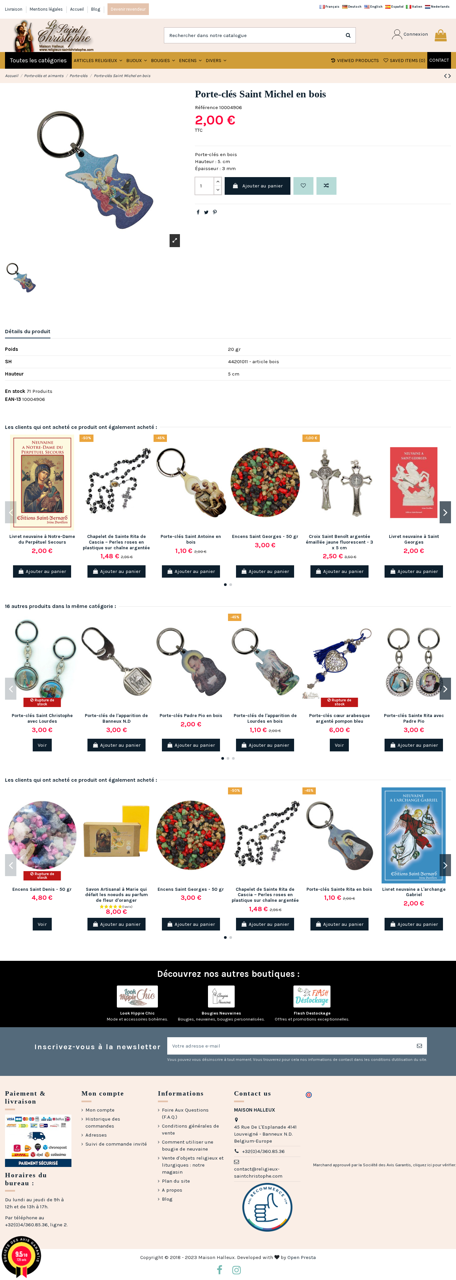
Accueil (77, 9)
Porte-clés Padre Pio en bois (191, 715)
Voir (42, 745)
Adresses (96, 1135)
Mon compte (100, 1110)
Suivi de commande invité (116, 1144)
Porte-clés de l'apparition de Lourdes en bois (265, 718)
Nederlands (440, 6)
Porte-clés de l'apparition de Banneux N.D (116, 718)
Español (397, 6)
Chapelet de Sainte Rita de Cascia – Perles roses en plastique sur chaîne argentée (116, 542)
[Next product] (449, 75)
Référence (206, 107)
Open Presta (301, 1257)
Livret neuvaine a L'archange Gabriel (414, 892)
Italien (416, 6)
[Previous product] (446, 75)
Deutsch (355, 6)
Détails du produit (27, 331)
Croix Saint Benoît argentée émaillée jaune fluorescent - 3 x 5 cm (339, 542)
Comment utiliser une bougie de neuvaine (187, 1145)
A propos (172, 1190)
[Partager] (198, 212)
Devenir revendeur (128, 9)
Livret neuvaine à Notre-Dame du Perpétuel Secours (42, 539)
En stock (15, 391)
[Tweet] (206, 212)
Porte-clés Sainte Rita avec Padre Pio (414, 718)
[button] (136, 60)
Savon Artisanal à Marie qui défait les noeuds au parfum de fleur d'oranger (116, 894)
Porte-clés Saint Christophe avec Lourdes (42, 718)
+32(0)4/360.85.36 (263, 1151)
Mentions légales (47, 9)
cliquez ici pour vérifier (434, 1165)
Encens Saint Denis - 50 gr (42, 889)
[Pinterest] (215, 212)
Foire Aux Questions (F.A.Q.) (185, 1113)
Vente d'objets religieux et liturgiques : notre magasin (193, 1165)
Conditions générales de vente (190, 1129)
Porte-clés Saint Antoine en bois (191, 539)
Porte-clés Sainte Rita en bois (339, 889)
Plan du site (176, 1181)
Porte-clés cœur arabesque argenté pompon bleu (339, 718)
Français (332, 6)
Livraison (14, 9)
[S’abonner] (419, 1046)
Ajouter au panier (262, 186)
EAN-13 (13, 399)
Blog (95, 9)
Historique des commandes (102, 1122)
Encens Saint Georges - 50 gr (265, 536)
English (376, 6)
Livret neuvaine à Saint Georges (414, 539)
